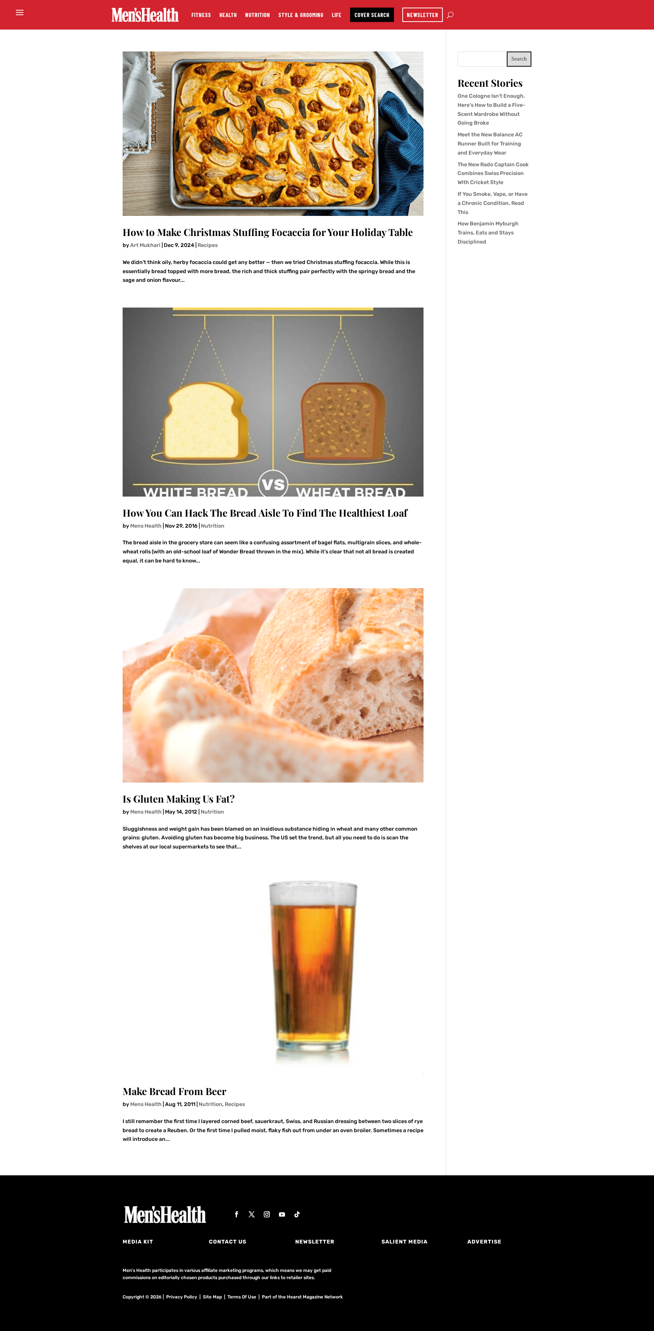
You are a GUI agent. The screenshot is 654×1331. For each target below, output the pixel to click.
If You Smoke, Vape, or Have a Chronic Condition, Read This (493, 203)
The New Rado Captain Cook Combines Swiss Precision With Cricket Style (493, 173)
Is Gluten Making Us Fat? (179, 798)
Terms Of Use (241, 1297)
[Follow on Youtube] (282, 1214)
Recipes (208, 245)
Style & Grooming (301, 14)
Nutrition (257, 14)
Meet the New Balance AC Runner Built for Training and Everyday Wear (490, 143)
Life (337, 14)
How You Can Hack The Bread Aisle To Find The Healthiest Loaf (265, 512)
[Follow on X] (252, 1214)
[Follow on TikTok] (297, 1214)
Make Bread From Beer (174, 1091)
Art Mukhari (145, 245)
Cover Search (372, 14)
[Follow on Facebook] (236, 1214)
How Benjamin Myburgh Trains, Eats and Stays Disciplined (488, 232)
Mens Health (146, 526)
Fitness (201, 14)
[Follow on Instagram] (267, 1214)
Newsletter (422, 14)
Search (519, 59)
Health (228, 14)
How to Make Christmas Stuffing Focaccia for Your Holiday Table (268, 232)
